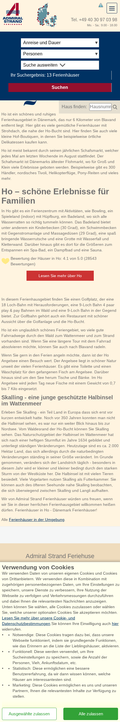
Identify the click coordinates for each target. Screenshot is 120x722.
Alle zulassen (91, 713)
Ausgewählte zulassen (29, 713)
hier (115, 623)
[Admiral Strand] (13, 14)
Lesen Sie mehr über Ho (60, 275)
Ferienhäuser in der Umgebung (36, 519)
